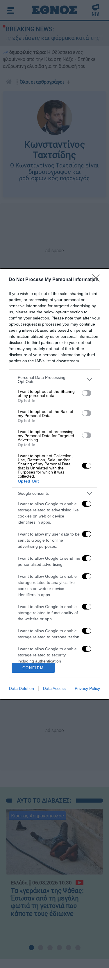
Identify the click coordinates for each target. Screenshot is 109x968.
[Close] (97, 279)
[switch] (86, 393)
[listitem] (54, 379)
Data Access (54, 688)
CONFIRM (33, 668)
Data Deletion (21, 688)
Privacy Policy (87, 688)
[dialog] (54, 484)
